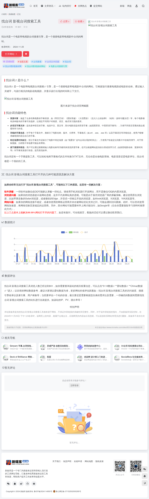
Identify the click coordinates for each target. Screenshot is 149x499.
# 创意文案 (23, 61)
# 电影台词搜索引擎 (58, 66)
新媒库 (23, 491)
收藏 (81, 21)
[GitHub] (27, 483)
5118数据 (108, 286)
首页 (5, 14)
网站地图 (89, 461)
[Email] (34, 483)
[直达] (34, 347)
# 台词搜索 (36, 61)
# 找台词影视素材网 (12, 66)
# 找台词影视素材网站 (35, 66)
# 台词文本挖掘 (52, 61)
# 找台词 (67, 61)
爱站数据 (121, 286)
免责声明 (67, 461)
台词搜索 (39, 86)
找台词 (10, 80)
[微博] (21, 483)
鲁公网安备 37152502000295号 (68, 491)
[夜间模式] (145, 483)
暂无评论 (10, 367)
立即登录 (74, 385)
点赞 (66, 21)
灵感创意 (11, 14)
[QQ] (14, 483)
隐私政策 (99, 461)
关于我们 (56, 461)
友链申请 (78, 461)
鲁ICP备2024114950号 (43, 491)
